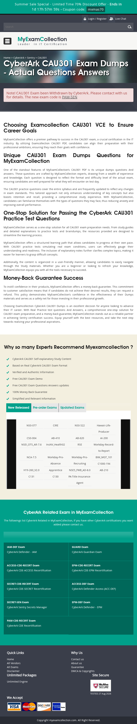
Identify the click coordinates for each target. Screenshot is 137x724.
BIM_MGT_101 (104, 457)
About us (76, 663)
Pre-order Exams (45, 407)
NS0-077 (32, 425)
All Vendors (14, 663)
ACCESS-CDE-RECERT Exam (23, 565)
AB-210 (104, 470)
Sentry (31, 57)
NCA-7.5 (31, 457)
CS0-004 (31, 438)
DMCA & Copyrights (83, 671)
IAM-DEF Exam (16, 547)
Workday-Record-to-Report (104, 447)
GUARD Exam (80, 547)
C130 (56, 476)
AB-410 (55, 438)
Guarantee (77, 667)
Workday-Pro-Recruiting (80, 460)
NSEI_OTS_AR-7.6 (31, 444)
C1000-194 (104, 463)
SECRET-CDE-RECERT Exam (23, 583)
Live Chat (120, 18)
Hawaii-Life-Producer (104, 428)
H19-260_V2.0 (31, 470)
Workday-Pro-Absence (56, 460)
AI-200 (104, 438)
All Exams (12, 667)
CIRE (55, 425)
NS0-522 (80, 425)
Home (7, 57)
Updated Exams (72, 407)
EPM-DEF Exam (81, 602)
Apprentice (55, 470)
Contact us (77, 659)
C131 (31, 476)
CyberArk (18, 57)
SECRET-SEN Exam (18, 602)
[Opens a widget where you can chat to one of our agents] (112, 703)
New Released (18, 407)
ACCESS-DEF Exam (83, 583)
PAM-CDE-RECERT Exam (21, 620)
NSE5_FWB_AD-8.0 (79, 470)
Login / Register (97, 18)
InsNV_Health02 (55, 444)
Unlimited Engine (17, 681)
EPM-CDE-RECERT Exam (86, 565)
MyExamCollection (42, 41)
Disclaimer (13, 671)
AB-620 (80, 438)
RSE (80, 444)
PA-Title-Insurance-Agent (79, 479)
